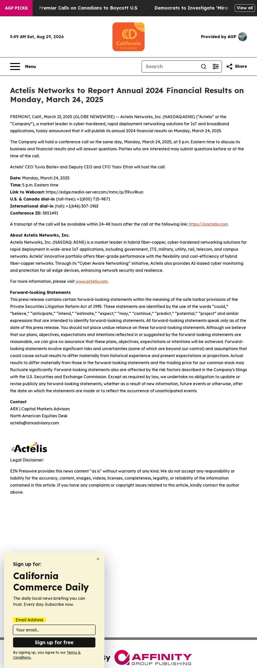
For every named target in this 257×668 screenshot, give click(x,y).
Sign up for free (54, 642)
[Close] (98, 559)
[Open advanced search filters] (216, 66)
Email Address (29, 619)
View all (245, 7)
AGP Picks (16, 8)
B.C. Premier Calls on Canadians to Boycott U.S (83, 8)
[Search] (204, 66)
